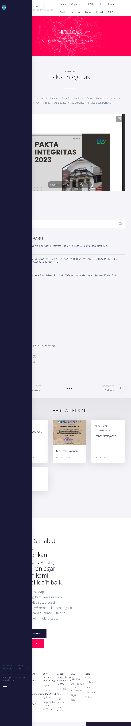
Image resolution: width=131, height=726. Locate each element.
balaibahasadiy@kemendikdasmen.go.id (35, 693)
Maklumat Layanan (67, 451)
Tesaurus (75, 678)
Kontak (99, 12)
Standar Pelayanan (105, 436)
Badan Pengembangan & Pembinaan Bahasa (65, 678)
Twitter (88, 687)
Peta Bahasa (61, 709)
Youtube (89, 697)
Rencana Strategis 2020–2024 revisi (34, 345)
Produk (112, 4)
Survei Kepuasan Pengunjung (49, 677)
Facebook (90, 682)
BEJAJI (73, 695)
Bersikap (61, 688)
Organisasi (76, 4)
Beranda (62, 4)
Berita (88, 12)
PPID (101, 4)
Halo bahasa (61, 700)
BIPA (73, 700)
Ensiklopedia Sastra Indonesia (77, 687)
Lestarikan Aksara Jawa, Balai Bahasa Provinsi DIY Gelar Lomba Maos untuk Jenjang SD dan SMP (65, 275)
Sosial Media (88, 675)
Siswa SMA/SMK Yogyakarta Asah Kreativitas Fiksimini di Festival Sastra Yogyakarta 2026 (61, 245)
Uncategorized (103, 430)
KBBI (59, 693)
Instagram (90, 692)
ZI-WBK (90, 4)
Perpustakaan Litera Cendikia (50, 705)
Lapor (46, 685)
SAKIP (63, 12)
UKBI (73, 673)
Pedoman (75, 12)
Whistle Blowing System (47, 694)
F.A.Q (110, 12)
